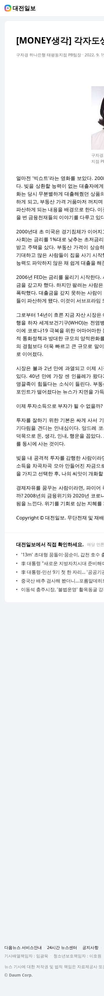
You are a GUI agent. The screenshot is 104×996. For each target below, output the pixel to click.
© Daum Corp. (18, 974)
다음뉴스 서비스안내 (23, 947)
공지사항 (90, 947)
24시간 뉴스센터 (62, 947)
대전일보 (24, 8)
